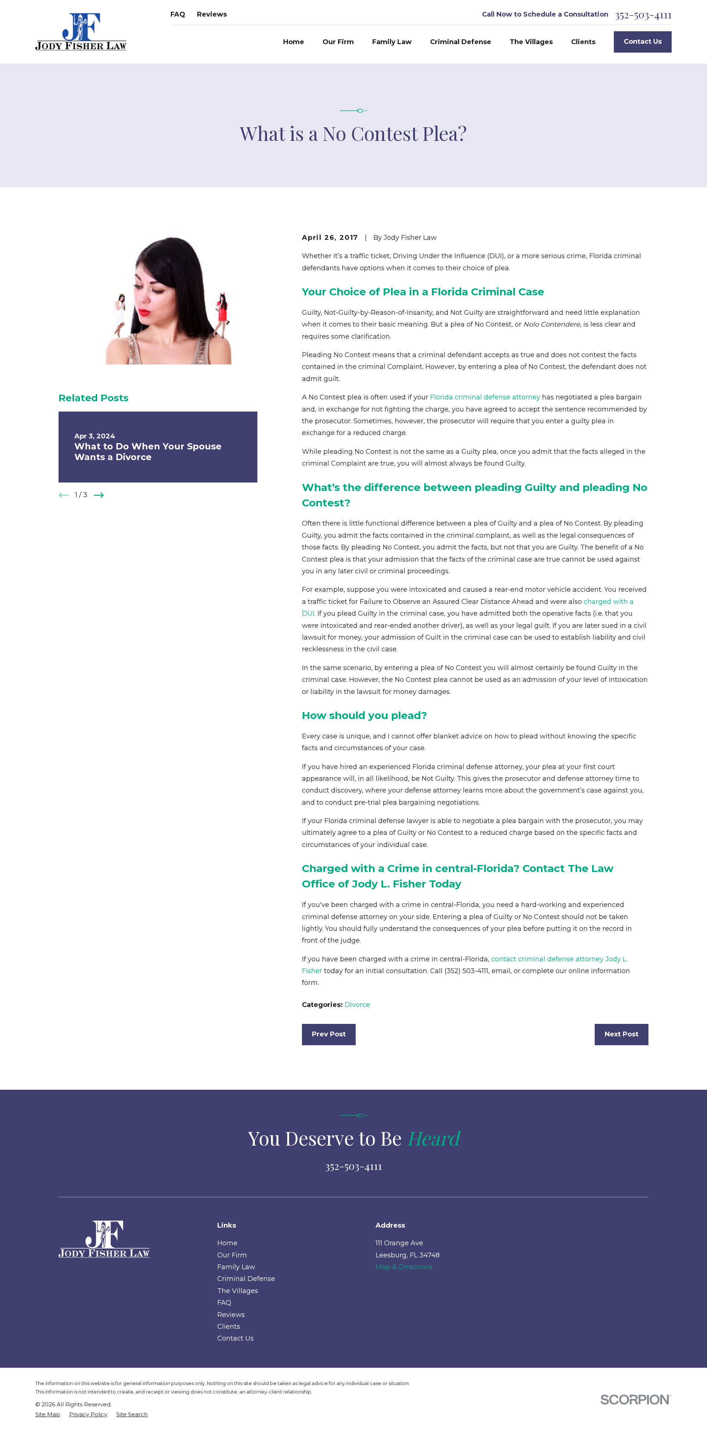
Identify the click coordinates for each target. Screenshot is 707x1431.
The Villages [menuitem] (531, 42)
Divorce (357, 1005)
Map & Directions (404, 1267)
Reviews (212, 14)
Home (227, 1243)
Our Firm (232, 1255)
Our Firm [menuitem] (338, 42)
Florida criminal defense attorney (485, 397)
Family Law (236, 1267)
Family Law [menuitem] (392, 42)
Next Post (622, 1034)
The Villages (237, 1291)
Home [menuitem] (293, 42)
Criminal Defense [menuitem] (460, 42)
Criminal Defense (246, 1279)
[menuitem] (47, 1414)
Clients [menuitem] (583, 42)
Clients (228, 1327)
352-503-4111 (643, 14)
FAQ (177, 14)
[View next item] (99, 495)
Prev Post (329, 1034)
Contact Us (643, 42)
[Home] (80, 32)
